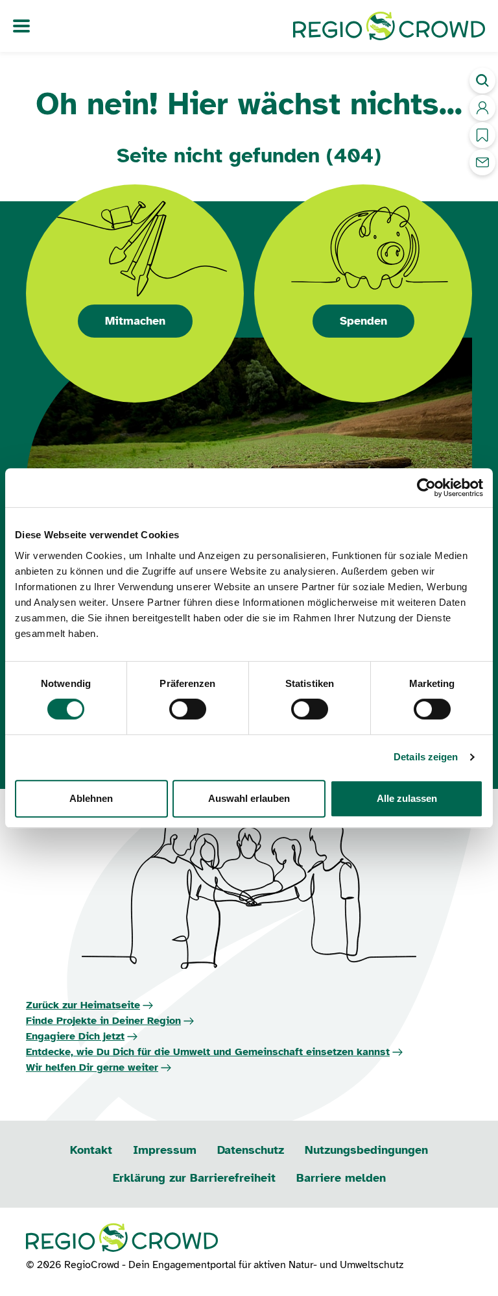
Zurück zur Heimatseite (83, 1005)
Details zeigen (426, 756)
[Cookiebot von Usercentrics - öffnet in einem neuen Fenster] (426, 487)
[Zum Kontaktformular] (482, 162)
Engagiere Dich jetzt (75, 1036)
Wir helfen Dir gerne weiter (92, 1067)
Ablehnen (91, 798)
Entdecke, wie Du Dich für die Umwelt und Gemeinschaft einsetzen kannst (208, 1051)
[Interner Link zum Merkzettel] (482, 135)
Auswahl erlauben (249, 798)
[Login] (482, 108)
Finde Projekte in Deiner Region (103, 1020)
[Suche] (482, 80)
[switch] (187, 709)
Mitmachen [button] (135, 321)
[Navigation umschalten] (21, 25)
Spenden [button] (363, 321)
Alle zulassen (407, 798)
